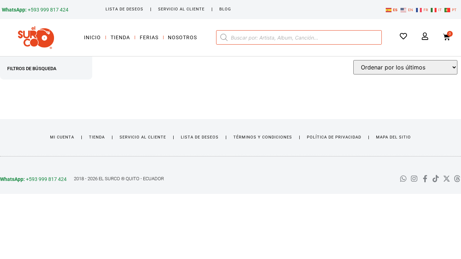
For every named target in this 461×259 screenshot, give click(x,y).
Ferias (149, 37)
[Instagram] (414, 178)
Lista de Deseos (124, 9)
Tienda (120, 37)
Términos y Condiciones (262, 137)
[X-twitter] (446, 178)
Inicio (92, 37)
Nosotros (182, 37)
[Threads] (457, 178)
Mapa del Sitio (393, 137)
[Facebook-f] (425, 178)
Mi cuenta (62, 137)
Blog (225, 9)
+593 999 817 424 (35, 10)
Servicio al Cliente (181, 9)
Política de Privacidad (334, 137)
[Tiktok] (435, 178)
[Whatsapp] (403, 178)
